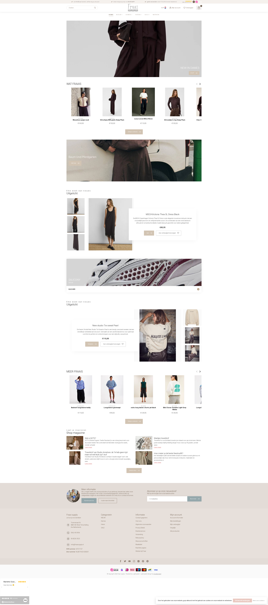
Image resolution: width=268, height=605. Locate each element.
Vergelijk (173, 528)
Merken (156, 14)
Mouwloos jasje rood (81, 120)
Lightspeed (136, 574)
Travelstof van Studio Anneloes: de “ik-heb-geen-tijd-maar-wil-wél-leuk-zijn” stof (106, 453)
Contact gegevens (141, 518)
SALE (147, 14)
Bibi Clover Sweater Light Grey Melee (174, 408)
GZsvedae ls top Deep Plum (174, 120)
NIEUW (119, 14)
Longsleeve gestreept (112, 408)
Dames (128, 14)
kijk (148, 233)
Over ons (139, 521)
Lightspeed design (146, 574)
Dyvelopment (157, 574)
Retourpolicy (140, 538)
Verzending (139, 534)
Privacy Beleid (140, 528)
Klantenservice (89, 500)
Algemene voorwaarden (143, 524)
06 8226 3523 (75, 538)
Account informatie (176, 518)
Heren (138, 14)
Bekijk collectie (132, 132)
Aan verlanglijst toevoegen (167, 233)
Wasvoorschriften (142, 541)
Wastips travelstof (161, 438)
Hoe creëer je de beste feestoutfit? (168, 453)
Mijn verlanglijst (175, 524)
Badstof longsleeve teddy (81, 408)
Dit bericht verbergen (242, 600)
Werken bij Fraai (141, 551)
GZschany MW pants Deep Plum (112, 120)
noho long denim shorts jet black (143, 408)
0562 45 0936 (75, 532)
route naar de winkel (107, 500)
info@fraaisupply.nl (77, 544)
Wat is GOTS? (90, 438)
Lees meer (88, 447)
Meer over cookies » (259, 600)
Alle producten (175, 531)
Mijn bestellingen (175, 521)
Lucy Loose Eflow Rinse (143, 119)
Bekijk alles (132, 470)
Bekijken (90, 344)
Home (111, 14)
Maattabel (139, 544)
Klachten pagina (141, 548)
